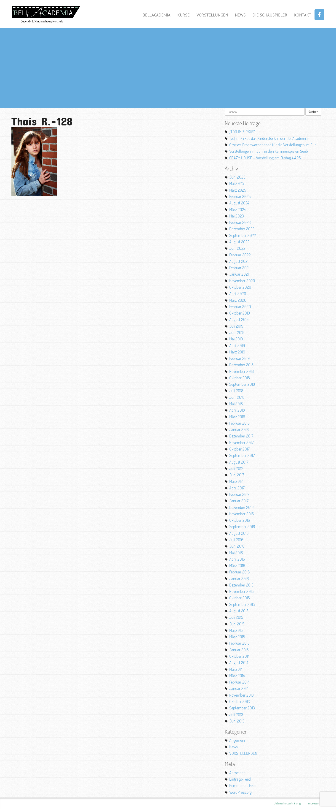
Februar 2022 (240, 254)
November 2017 (241, 442)
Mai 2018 (236, 403)
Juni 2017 (236, 474)
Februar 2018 (239, 423)
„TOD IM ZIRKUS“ (242, 131)
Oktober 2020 (240, 287)
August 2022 (239, 241)
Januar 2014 (238, 688)
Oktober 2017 (239, 448)
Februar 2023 (240, 222)
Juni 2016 (236, 545)
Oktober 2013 (239, 701)
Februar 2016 (239, 571)
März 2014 (237, 675)
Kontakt (302, 15)
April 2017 (237, 487)
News (240, 15)
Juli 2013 (236, 714)
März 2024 (237, 209)
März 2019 (237, 351)
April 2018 (237, 410)
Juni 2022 (237, 248)
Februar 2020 (240, 306)
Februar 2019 (239, 358)
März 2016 (237, 565)
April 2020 (237, 293)
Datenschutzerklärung (287, 803)
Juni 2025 (237, 176)
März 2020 (237, 300)
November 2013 (241, 695)
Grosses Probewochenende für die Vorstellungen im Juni (273, 144)
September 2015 (242, 604)
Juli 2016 (236, 539)
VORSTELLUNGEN (243, 753)
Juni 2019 (236, 332)
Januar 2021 (239, 274)
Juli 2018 (236, 390)
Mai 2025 (236, 183)
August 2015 (238, 610)
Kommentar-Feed (242, 785)
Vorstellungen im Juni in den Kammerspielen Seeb (268, 151)
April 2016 (237, 559)
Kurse (183, 15)
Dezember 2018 (241, 364)
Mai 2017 (236, 481)
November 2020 (242, 280)
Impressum (314, 803)
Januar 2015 (239, 649)
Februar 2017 (239, 494)
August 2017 (238, 461)
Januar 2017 (238, 500)
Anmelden (237, 772)
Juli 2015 (236, 617)
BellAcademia (157, 15)
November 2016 (241, 513)
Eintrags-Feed (240, 779)
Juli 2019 (236, 325)
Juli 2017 (236, 468)
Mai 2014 (236, 669)
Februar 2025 (240, 196)
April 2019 (237, 345)
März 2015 (237, 636)
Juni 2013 (236, 720)
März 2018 (237, 416)
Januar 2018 (239, 429)
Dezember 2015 (241, 584)
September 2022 (242, 235)
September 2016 (242, 526)
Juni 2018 (236, 397)
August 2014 (238, 662)
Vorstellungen (212, 15)
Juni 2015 (236, 623)
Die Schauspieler (270, 15)
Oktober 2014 (239, 656)
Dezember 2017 (241, 435)
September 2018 (242, 384)
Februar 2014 (239, 681)
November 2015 (241, 591)
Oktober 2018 (239, 377)
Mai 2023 (236, 215)
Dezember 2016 (241, 507)
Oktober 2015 (239, 597)
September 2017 (242, 455)
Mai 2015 (236, 630)
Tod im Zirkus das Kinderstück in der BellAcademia (268, 138)
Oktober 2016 (239, 520)
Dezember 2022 (242, 228)
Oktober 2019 (239, 312)
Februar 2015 (239, 643)
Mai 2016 (236, 552)
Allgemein (237, 740)
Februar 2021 (239, 267)
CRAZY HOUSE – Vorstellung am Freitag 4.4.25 (265, 157)
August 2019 (238, 319)
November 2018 (241, 371)
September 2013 (242, 707)
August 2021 (238, 261)
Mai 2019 (236, 338)
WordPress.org (240, 792)
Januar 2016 (239, 578)
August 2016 (238, 533)
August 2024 (239, 202)
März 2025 (237, 190)
